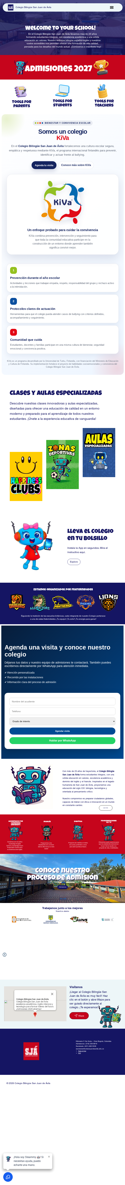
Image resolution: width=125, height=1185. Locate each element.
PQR (79, 1053)
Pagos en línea (82, 1051)
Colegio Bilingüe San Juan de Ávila (33, 7)
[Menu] (112, 7)
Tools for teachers (104, 104)
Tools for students (62, 103)
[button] (15, 833)
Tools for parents (21, 104)
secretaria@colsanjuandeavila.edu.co (90, 1049)
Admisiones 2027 (58, 69)
